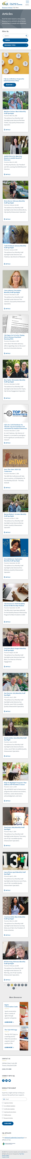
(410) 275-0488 (6, 1069)
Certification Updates (9, 1109)
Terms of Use (5, 1157)
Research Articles (8, 1118)
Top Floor (21, 1154)
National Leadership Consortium (14, 1138)
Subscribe (7, 1123)
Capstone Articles (8, 1103)
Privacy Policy (5, 1155)
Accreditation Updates (9, 1106)
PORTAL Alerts (7, 1115)
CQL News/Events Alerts (10, 1112)
